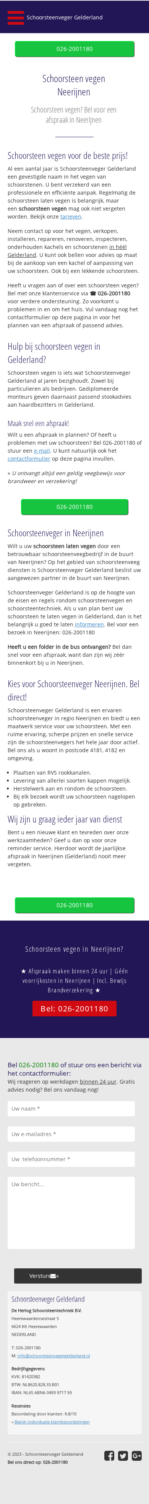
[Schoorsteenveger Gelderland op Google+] (137, 1455)
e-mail (42, 450)
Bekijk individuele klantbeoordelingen (52, 1422)
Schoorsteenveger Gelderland (65, 17)
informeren (89, 624)
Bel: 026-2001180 (74, 1008)
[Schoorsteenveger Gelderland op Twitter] (123, 1455)
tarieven (70, 216)
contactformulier (29, 458)
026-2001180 (75, 49)
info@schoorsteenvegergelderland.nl (54, 1355)
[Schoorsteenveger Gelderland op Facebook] (109, 1455)
